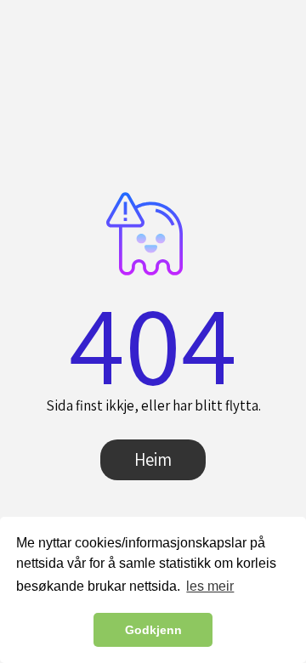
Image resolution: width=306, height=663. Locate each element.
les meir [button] (210, 586)
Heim (153, 459)
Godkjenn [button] (153, 630)
